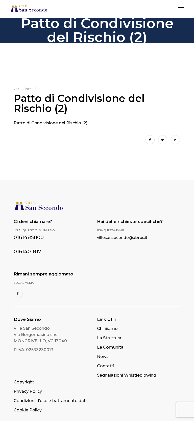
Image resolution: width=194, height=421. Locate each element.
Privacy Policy (28, 391)
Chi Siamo (107, 328)
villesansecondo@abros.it (122, 237)
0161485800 (29, 237)
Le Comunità (110, 347)
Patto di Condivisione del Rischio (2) (50, 123)
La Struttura (109, 337)
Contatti (105, 365)
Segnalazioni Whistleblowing (126, 375)
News (103, 356)
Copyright (24, 382)
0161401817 (27, 251)
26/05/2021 (24, 89)
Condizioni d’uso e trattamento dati (50, 400)
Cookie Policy (28, 410)
